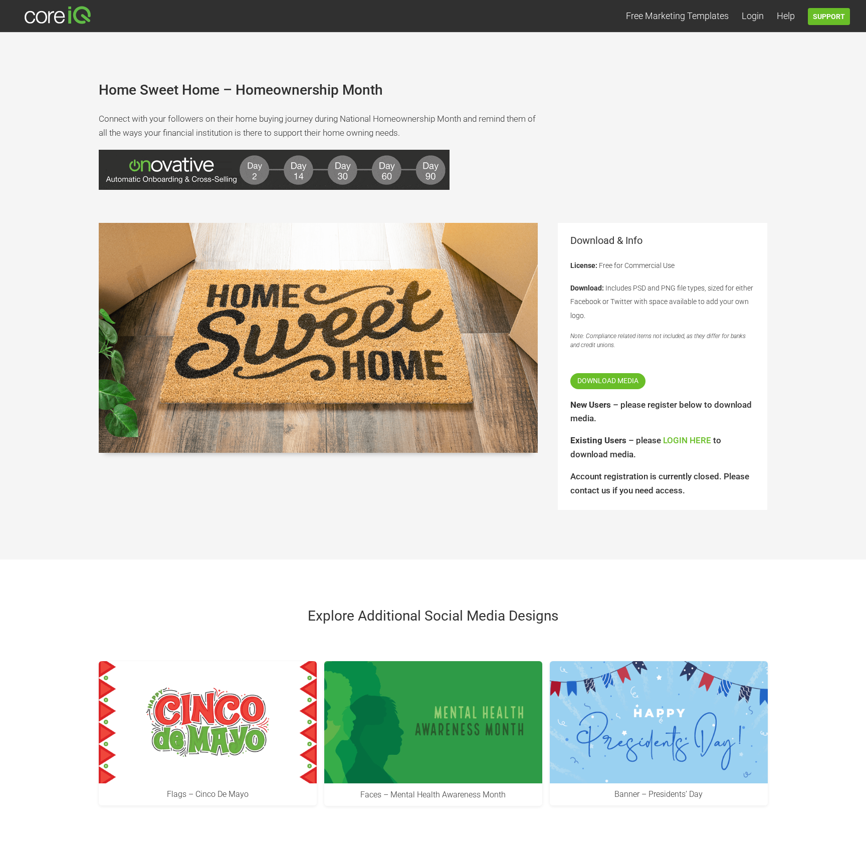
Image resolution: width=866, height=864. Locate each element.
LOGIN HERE (687, 440)
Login (753, 17)
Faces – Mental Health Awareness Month (433, 794)
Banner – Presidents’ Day (658, 794)
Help (786, 17)
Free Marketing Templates (677, 17)
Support (829, 17)
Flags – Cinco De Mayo (208, 794)
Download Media (607, 381)
